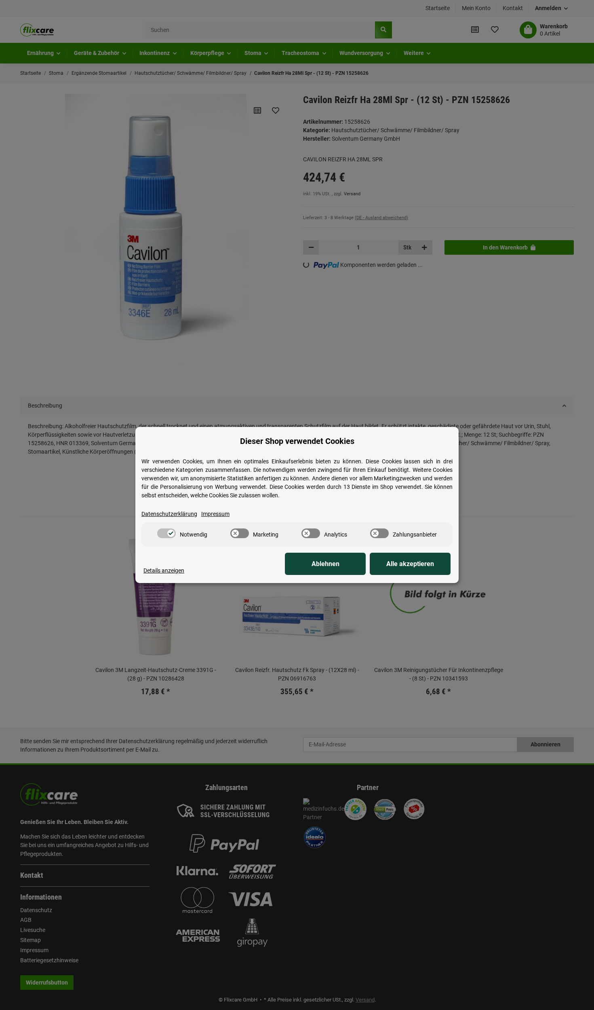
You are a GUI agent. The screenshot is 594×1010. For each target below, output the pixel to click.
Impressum (215, 514)
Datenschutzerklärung (169, 514)
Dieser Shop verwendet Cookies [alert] (297, 441)
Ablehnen (325, 564)
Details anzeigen (163, 570)
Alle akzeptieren (410, 564)
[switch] (166, 533)
